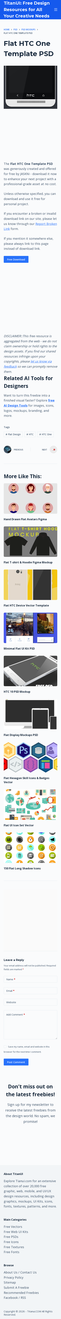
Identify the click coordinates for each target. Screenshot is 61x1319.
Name (10, 979)
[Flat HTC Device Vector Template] (30, 585)
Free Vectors (13, 1227)
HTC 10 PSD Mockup (17, 692)
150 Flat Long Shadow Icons (22, 868)
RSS (23, 1298)
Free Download (16, 259)
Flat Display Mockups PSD (21, 735)
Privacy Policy (13, 1277)
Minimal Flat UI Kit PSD (19, 648)
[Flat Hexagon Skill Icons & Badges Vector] (30, 757)
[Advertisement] (30, 134)
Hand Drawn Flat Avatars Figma (25, 519)
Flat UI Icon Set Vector (19, 825)
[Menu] (55, 9)
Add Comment (15, 1014)
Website (11, 1002)
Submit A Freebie (16, 1287)
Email (10, 990)
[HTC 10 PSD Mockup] (30, 671)
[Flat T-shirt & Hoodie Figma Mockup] (30, 541)
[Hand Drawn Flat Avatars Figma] (30, 498)
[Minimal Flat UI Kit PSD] (30, 628)
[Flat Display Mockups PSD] (30, 714)
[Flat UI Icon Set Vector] (30, 804)
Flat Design (13, 434)
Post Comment (16, 1062)
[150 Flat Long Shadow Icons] (30, 847)
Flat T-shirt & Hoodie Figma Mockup (28, 562)
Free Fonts (11, 1252)
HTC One (45, 434)
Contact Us (28, 1272)
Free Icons (11, 1242)
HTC (30, 434)
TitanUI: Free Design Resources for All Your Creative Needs (27, 9)
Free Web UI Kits (16, 1232)
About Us (10, 1272)
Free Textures (14, 1247)
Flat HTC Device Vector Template (26, 605)
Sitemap (10, 1282)
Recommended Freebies (21, 1293)
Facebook (11, 1298)
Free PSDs (11, 1237)
